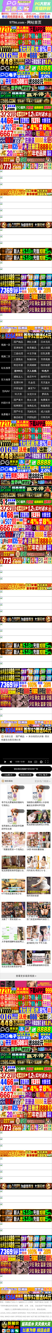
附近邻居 (18, 365)
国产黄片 (18, 400)
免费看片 (5, 414)
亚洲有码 (18, 347)
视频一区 (5, 345)
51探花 (45, 388)
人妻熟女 (18, 359)
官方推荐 (5, 379)
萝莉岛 (45, 394)
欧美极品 (31, 347)
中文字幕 (31, 353)
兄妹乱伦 (31, 411)
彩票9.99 (18, 382)
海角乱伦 (31, 405)
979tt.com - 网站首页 (25, 22)
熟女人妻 (31, 400)
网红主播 (31, 342)
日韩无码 (45, 417)
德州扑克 (45, 376)
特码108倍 (26, 775)
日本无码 (45, 342)
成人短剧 (45, 411)
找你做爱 (45, 365)
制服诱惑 (45, 405)
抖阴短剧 (31, 417)
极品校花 (18, 417)
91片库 (18, 394)
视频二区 (5, 356)
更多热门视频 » (42, 781)
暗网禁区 (18, 405)
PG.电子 (43, 775)
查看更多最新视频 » (26, 976)
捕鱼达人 (18, 376)
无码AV (6, 391)
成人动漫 (45, 347)
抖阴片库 (5, 403)
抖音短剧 (18, 388)
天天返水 (45, 382)
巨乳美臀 (45, 353)
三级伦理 (18, 353)
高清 (30, 762)
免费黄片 (45, 400)
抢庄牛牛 (31, 376)
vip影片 (9, 775)
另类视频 (45, 359)
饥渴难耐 (31, 365)
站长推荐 (5, 368)
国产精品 (18, 342)
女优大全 (31, 394)
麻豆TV (32, 388)
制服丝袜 (31, 359)
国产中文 (18, 411)
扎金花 (31, 382)
